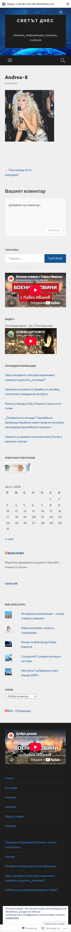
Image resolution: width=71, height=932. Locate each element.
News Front (16, 553)
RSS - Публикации (19, 711)
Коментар (53, 230)
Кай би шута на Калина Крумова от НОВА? (31, 890)
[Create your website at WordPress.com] (35, 4)
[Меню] (10, 60)
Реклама (10, 826)
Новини (10, 856)
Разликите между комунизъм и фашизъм (30, 866)
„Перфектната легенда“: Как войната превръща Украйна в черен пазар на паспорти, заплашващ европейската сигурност (34, 422)
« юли (9, 539)
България (11, 788)
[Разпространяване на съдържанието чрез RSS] (6, 553)
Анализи (10, 797)
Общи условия (14, 816)
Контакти (10, 807)
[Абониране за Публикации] (6, 711)
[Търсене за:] (35, 258)
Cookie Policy (12, 918)
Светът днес (35, 20)
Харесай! (11, 583)
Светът (9, 778)
